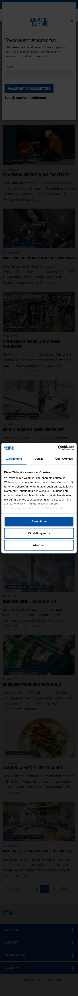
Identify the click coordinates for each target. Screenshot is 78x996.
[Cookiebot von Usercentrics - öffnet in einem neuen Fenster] (58, 447)
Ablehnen (39, 545)
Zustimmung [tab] (14, 458)
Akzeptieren (39, 521)
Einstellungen (37, 533)
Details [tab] (39, 458)
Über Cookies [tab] (64, 458)
